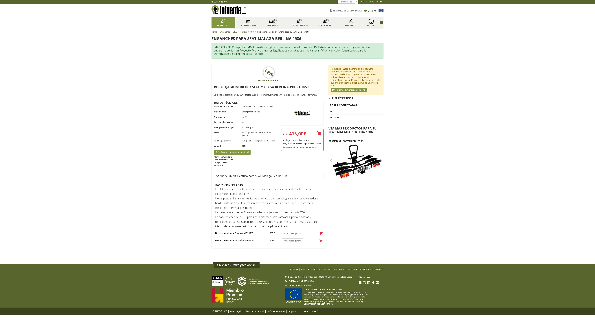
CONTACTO (379, 269)
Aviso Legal (235, 311)
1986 (252, 31)
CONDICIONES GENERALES (331, 269)
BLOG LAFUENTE (308, 269)
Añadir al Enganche (292, 233)
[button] (371, 10)
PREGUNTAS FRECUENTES (359, 269)
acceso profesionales (372, 1)
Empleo (304, 311)
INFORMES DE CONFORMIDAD (347, 10)
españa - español (221, 2)
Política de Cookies (276, 311)
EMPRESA (293, 269)
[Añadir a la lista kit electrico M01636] (321, 240)
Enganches (225, 31)
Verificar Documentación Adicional (233, 152)
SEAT (235, 31)
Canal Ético (316, 311)
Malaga (243, 31)
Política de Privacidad (254, 311)
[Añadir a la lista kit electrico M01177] (321, 233)
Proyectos (293, 311)
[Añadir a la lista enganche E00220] (319, 133)
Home (214, 31)
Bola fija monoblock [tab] (269, 80)
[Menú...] (381, 22)
